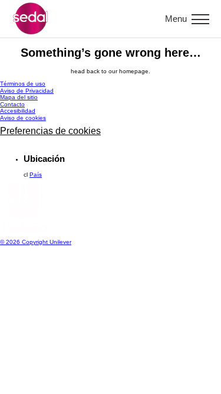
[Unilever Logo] (23, 229)
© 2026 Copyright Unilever (35, 242)
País (35, 174)
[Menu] (200, 19)
